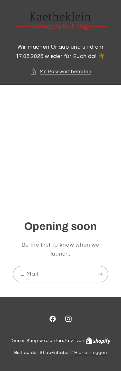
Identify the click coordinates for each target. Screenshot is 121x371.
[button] (60, 71)
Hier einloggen (90, 352)
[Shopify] (98, 340)
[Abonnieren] (100, 274)
